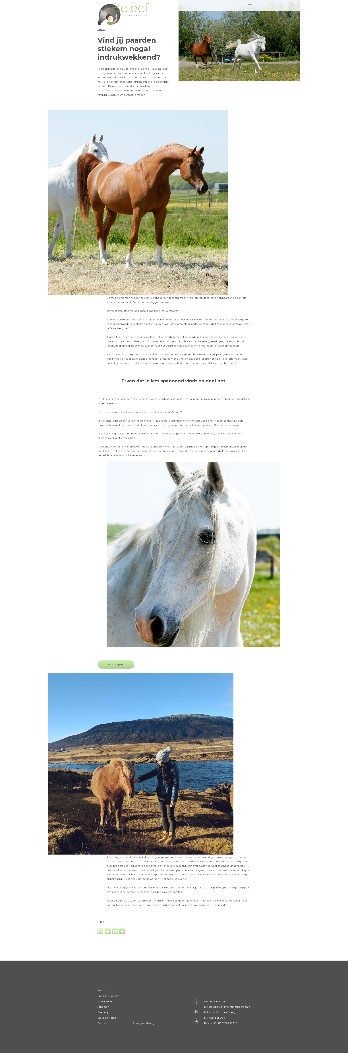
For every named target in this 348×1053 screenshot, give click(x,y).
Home (101, 990)
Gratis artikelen (107, 1017)
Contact (102, 1023)
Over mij (103, 1012)
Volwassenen (105, 1001)
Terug (101, 29)
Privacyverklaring (143, 1023)
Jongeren (103, 1006)
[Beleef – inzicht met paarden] (123, 14)
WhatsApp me (115, 664)
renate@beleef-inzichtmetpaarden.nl (227, 1006)
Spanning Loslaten (109, 995)
